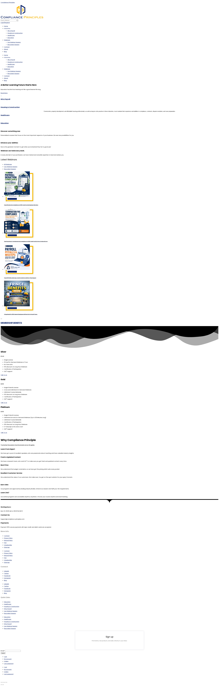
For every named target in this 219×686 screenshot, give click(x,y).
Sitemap (7, 547)
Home (6, 26)
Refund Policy (8, 540)
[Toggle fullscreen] (3, 682)
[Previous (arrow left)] (1, 684)
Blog (5, 51)
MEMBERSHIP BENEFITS (11, 322)
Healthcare (11, 35)
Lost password (8, 663)
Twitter (6, 573)
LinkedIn (6, 571)
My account (8, 659)
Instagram (7, 578)
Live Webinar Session (14, 42)
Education (11, 38)
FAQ (5, 543)
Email (3, 651)
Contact (7, 47)
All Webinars (8, 164)
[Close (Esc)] (6, 682)
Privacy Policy (8, 538)
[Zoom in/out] (1, 682)
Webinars (7, 40)
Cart (5, 657)
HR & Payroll (11, 31)
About (6, 49)
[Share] (4, 682)
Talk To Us (4, 375)
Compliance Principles (8, 2)
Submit (3, 653)
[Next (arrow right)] (3, 684)
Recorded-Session (13, 45)
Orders (6, 661)
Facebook (7, 576)
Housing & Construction (15, 33)
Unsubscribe (8, 545)
